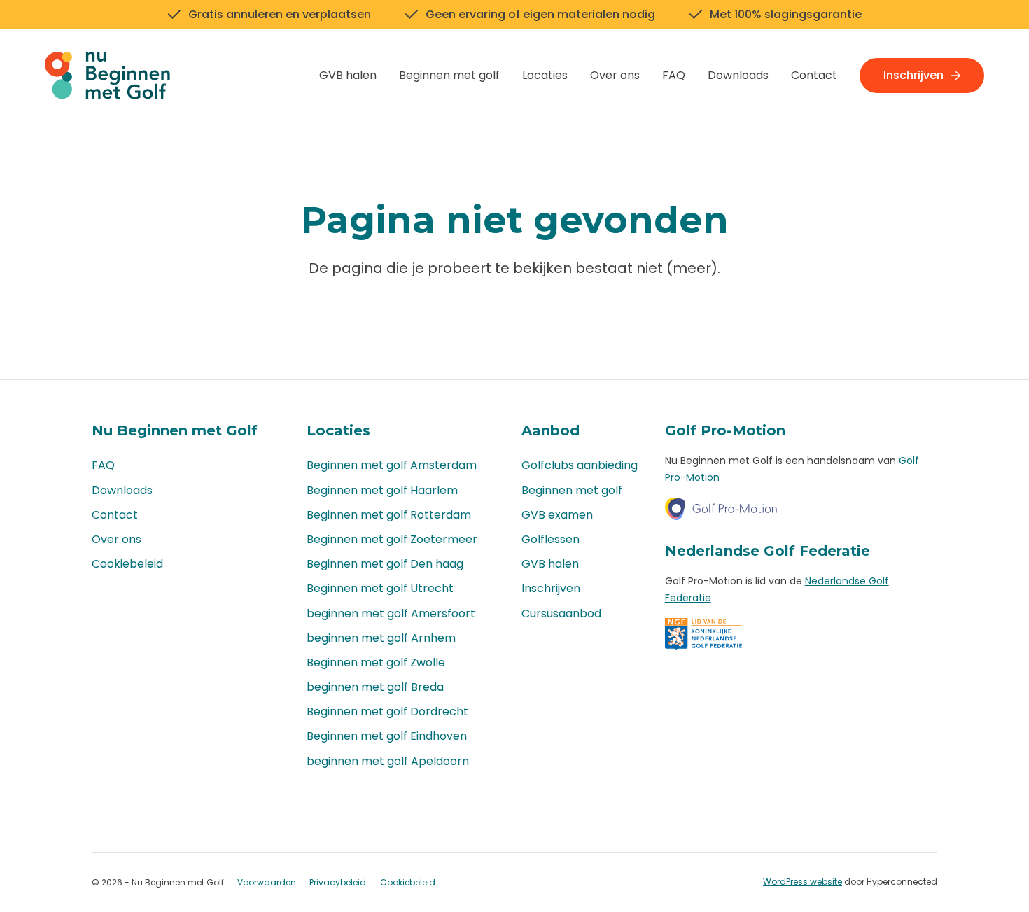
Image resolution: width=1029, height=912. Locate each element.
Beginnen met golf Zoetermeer (392, 539)
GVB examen (557, 515)
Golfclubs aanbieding (580, 465)
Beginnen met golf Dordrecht (387, 711)
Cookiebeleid (127, 564)
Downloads (738, 75)
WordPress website (802, 882)
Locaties (545, 75)
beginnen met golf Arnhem (381, 638)
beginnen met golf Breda (375, 687)
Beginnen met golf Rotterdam (389, 515)
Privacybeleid (337, 882)
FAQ (673, 75)
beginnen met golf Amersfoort (391, 613)
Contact (814, 75)
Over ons (615, 75)
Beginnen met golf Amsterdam (392, 465)
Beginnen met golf (449, 75)
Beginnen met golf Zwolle (376, 662)
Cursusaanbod (561, 613)
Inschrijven (913, 75)
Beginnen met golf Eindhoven (387, 736)
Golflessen (551, 539)
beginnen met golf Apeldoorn (388, 761)
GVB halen (348, 75)
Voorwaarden (266, 882)
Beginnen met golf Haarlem (382, 490)
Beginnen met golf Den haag (385, 564)
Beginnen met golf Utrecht (380, 588)
